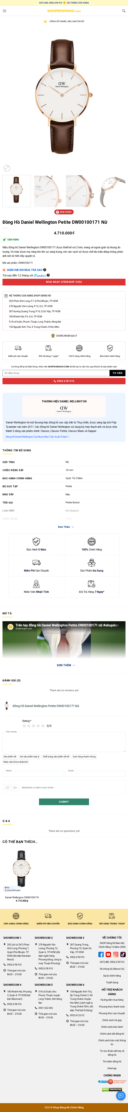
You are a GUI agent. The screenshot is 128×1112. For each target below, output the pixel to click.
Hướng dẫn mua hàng (112, 999)
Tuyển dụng (112, 982)
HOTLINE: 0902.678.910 (50, 3)
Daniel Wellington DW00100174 (22, 897)
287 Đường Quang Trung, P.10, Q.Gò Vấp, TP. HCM (34, 311)
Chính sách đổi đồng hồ (112, 1033)
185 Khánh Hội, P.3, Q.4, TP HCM (25, 316)
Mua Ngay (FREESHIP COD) (64, 281)
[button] (4, 11)
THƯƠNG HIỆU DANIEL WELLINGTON (64, 401)
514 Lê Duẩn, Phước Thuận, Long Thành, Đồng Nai (35, 321)
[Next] (119, 100)
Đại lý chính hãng (112, 975)
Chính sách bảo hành (112, 1027)
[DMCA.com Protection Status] (112, 1089)
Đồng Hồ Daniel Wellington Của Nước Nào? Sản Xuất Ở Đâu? (37, 436)
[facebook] (101, 954)
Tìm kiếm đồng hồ (112, 1061)
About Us (119, 969)
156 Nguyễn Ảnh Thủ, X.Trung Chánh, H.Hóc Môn (34, 327)
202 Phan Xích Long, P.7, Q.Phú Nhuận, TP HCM (33, 301)
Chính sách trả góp (112, 1020)
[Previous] (9, 100)
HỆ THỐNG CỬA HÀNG (78, 3)
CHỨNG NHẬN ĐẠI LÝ (66, 335)
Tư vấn (117, 373)
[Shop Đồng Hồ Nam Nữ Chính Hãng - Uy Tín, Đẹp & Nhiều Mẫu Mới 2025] (64, 11)
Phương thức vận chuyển (112, 1013)
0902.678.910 (65, 381)
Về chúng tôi (106, 969)
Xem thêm (64, 665)
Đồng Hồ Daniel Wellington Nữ (67, 21)
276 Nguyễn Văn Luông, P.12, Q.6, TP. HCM (30, 306)
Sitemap (112, 1068)
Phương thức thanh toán (112, 1006)
